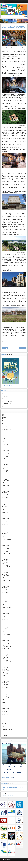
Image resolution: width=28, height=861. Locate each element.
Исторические (7, 398)
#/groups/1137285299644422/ (12, 778)
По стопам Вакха (8, 403)
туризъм (5, 789)
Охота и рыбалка (8, 401)
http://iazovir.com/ (5, 777)
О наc (8, 795)
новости (6, 787)
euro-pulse (24, 339)
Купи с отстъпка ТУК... (7, 385)
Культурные (6, 396)
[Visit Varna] (14, 20)
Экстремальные (7, 394)
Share (3, 341)
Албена (9, 789)
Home (11, 795)
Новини (20, 787)
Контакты (4, 795)
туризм (13, 787)
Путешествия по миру (9, 406)
